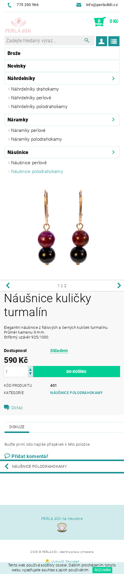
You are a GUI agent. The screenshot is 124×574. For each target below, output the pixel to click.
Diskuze (16, 427)
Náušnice (18, 152)
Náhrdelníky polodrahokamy (39, 106)
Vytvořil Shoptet (65, 562)
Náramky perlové (28, 130)
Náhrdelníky (21, 78)
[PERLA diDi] (18, 25)
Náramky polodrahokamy (36, 139)
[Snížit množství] (30, 374)
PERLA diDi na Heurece (62, 519)
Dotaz (17, 407)
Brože (14, 53)
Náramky (18, 120)
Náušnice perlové (29, 162)
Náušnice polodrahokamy (37, 171)
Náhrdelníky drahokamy (35, 89)
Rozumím (102, 570)
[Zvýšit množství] (30, 369)
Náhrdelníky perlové (31, 98)
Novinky (17, 66)
